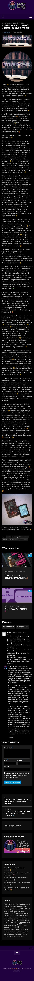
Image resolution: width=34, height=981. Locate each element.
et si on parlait (16, 537)
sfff (19, 924)
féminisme (6, 911)
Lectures (26, 537)
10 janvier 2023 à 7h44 (21, 666)
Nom (6, 760)
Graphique (17, 911)
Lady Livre (7, 32)
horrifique (14, 913)
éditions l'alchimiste (16, 934)
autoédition (20, 904)
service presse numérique (10, 925)
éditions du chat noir (22, 932)
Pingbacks (23, 626)
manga (6, 918)
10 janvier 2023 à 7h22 (20, 632)
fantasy (27, 908)
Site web (6, 766)
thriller (17, 927)
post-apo (20, 918)
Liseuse (4, 539)
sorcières (24, 925)
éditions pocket (18, 936)
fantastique (18, 908)
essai (5, 909)
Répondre (9, 663)
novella (16, 918)
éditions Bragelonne (12, 932)
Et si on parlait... (18, 23)
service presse (25, 922)
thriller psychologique (15, 929)
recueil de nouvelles (23, 920)
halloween (23, 911)
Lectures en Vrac (10, 571)
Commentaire (8, 748)
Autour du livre (7, 23)
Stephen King (9, 927)
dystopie (22, 906)
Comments (9, 626)
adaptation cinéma (10, 904)
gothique (12, 911)
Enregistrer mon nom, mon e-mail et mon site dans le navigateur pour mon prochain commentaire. (16, 775)
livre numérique (13, 539)
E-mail (19, 760)
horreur (6, 913)
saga (18, 922)
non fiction (11, 918)
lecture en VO (12, 915)
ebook (9, 537)
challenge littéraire (13, 906)
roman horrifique (10, 922)
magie (26, 915)
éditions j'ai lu (7, 934)
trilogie (22, 929)
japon (20, 913)
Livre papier (23, 539)
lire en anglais (20, 915)
